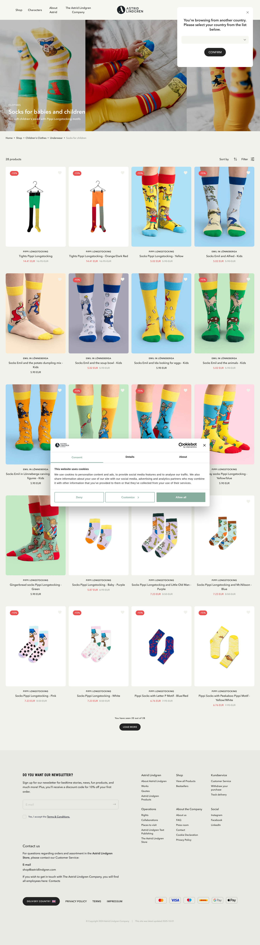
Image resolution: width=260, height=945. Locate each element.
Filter (244, 159)
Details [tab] (130, 456)
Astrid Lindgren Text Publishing (152, 831)
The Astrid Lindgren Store (152, 840)
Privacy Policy (183, 839)
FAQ (178, 820)
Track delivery (219, 794)
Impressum (114, 901)
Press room (182, 825)
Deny (79, 497)
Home (9, 137)
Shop (19, 10)
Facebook (216, 820)
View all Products (185, 781)
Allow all (181, 497)
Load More (130, 727)
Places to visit (149, 825)
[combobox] (215, 40)
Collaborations (149, 820)
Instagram (216, 815)
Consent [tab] (77, 457)
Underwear (56, 137)
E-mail (27, 864)
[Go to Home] (130, 10)
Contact (180, 829)
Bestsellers (182, 786)
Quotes (145, 791)
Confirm (215, 52)
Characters (35, 10)
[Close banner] (204, 445)
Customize (128, 497)
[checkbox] (24, 816)
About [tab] (183, 456)
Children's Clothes (36, 137)
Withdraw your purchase (219, 787)
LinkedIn (216, 825)
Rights (144, 815)
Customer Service (221, 781)
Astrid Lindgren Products (150, 797)
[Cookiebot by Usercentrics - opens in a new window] (181, 445)
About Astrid (53, 10)
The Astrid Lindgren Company (78, 10)
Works (144, 786)
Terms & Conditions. (58, 816)
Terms (97, 901)
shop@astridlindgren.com (39, 869)
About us (181, 815)
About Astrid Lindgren (154, 781)
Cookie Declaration (187, 834)
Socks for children (76, 137)
